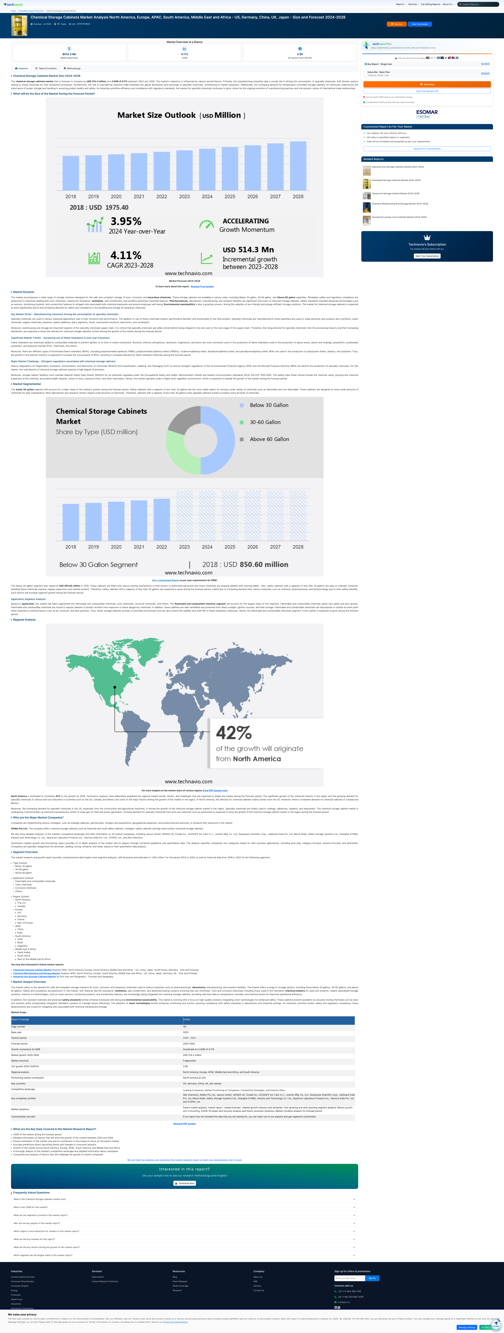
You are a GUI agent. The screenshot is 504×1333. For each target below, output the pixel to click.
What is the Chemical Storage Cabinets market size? (40, 1199)
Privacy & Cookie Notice (175, 1322)
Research (177, 1290)
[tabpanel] (184, 618)
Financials (16, 1295)
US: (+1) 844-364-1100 (349, 1291)
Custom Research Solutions (105, 1281)
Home (13, 11)
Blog (175, 1277)
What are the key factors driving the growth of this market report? (47, 1247)
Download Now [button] (186, 1183)
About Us (258, 1277)
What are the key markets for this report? (34, 1239)
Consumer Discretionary (22, 1281)
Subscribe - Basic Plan (379, 72)
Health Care (16, 1299)
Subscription (98, 1277)
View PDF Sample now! (215, 790)
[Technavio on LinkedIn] (335, 1307)
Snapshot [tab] (23, 68)
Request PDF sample (185, 1123)
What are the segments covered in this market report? (41, 1215)
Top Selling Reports (430, 4)
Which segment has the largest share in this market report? (43, 1255)
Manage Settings (467, 1327)
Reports (400, 4)
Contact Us (259, 1290)
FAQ (255, 1281)
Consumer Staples (19, 1286)
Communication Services (23, 1277)
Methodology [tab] (73, 68)
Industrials (16, 1304)
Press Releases (180, 1281)
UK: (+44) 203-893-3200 (351, 1296)
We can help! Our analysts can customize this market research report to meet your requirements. (178, 1160)
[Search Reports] (460, 4)
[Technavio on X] (339, 1307)
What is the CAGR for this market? (31, 1207)
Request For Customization (427, 148)
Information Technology (22, 1308)
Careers (257, 1286)
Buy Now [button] (398, 24)
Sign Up (372, 1278)
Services (412, 4)
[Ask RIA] (496, 1325)
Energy (14, 1290)
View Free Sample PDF (427, 91)
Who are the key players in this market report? (37, 1223)
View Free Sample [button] (420, 24)
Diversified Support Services (31, 11)
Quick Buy (429, 84)
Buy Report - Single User (380, 64)
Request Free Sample (202, 286)
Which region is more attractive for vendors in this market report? (46, 1231)
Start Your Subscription (427, 256)
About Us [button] (447, 4)
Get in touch (235, 1160)
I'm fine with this (489, 1327)
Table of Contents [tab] (48, 68)
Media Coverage (180, 1286)
